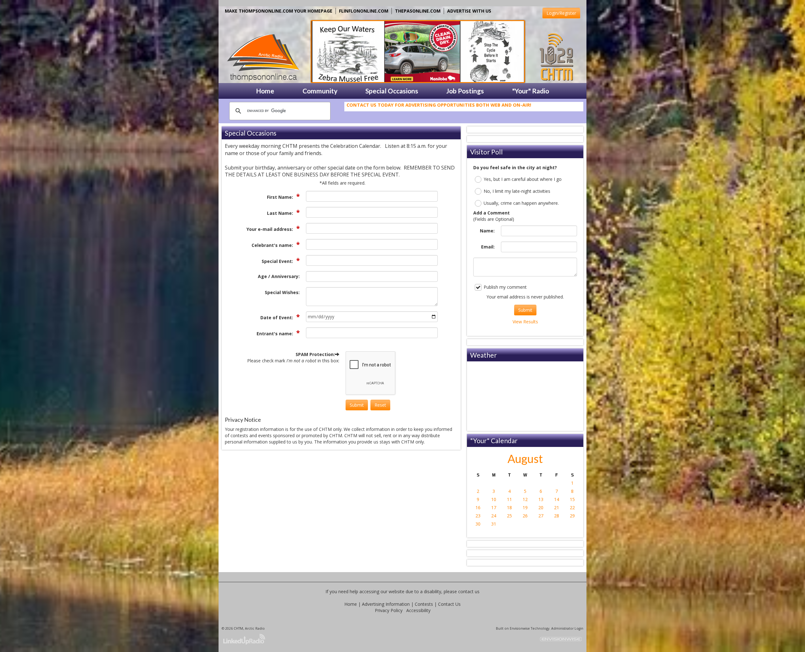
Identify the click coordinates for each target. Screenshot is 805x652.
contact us (469, 591)
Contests (424, 604)
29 (572, 516)
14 (556, 499)
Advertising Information (386, 604)
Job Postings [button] (465, 91)
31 (493, 524)
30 (477, 524)
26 (525, 516)
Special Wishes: (282, 292)
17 (493, 507)
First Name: (280, 197)
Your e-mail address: (270, 229)
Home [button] (265, 91)
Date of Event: (277, 317)
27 (540, 516)
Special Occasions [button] (391, 91)
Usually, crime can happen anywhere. (521, 203)
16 (477, 507)
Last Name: (280, 213)
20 (540, 507)
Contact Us (449, 604)
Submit (357, 405)
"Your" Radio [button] (530, 91)
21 (556, 507)
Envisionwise (520, 628)
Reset (380, 405)
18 (509, 507)
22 (572, 507)
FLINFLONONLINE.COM (363, 11)
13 (540, 499)
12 (525, 499)
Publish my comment (505, 287)
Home (350, 604)
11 (509, 499)
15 (572, 499)
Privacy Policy (388, 610)
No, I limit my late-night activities (517, 191)
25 (509, 516)
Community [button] (320, 91)
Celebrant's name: (273, 245)
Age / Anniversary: (279, 276)
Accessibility (418, 610)
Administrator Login (567, 628)
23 (477, 516)
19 (525, 507)
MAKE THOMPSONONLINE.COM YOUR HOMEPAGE (278, 11)
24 (493, 516)
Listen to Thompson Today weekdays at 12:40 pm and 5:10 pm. (425, 107)
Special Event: (278, 261)
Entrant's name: (275, 334)
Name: (487, 231)
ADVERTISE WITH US (469, 11)
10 (493, 499)
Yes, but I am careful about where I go (523, 179)
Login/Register (561, 13)
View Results (525, 322)
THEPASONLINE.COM (418, 11)
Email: (488, 247)
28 (556, 516)
